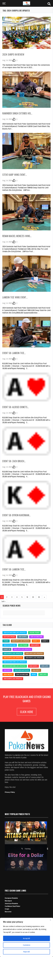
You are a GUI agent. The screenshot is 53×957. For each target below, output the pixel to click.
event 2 (36, 641)
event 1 (45, 641)
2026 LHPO (44, 666)
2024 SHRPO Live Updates (13, 679)
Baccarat (8, 912)
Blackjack (8, 901)
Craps (7, 909)
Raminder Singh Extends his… (17, 113)
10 (27, 597)
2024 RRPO (36, 670)
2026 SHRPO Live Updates (13, 653)
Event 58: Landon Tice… (14, 353)
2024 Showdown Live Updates (15, 662)
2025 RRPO (7, 670)
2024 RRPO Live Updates (34, 658)
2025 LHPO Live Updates (34, 653)
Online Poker (34, 633)
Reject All (26, 952)
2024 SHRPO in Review (13, 54)
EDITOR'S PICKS (9, 637)
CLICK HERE (26, 711)
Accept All (26, 938)
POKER (6, 641)
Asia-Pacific (8, 674)
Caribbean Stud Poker (12, 906)
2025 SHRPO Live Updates (13, 658)
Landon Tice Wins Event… (15, 297)
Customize (26, 945)
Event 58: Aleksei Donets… (15, 407)
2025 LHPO (43, 674)
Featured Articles (22, 670)
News (34, 674)
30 (39, 597)
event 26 (7, 649)
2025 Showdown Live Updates (15, 666)
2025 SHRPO (22, 637)
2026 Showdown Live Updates (15, 633)
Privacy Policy (10, 792)
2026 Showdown (10, 645)
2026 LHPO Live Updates (22, 649)
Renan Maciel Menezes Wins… (17, 236)
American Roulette (11, 903)
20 (33, 597)
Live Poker (23, 645)
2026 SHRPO (33, 666)
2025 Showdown (36, 637)
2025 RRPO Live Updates (20, 641)
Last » (3, 601)
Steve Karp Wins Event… (14, 174)
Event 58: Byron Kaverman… (16, 515)
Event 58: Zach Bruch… (14, 461)
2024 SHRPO (35, 645)
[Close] (50, 919)
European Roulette (11, 898)
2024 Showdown (22, 674)
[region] (26, 937)
